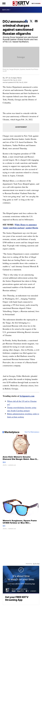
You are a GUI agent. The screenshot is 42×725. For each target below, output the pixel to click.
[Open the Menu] (4, 3)
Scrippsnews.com (27, 396)
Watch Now (35, 3)
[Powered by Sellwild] (36, 564)
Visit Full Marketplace (32, 432)
